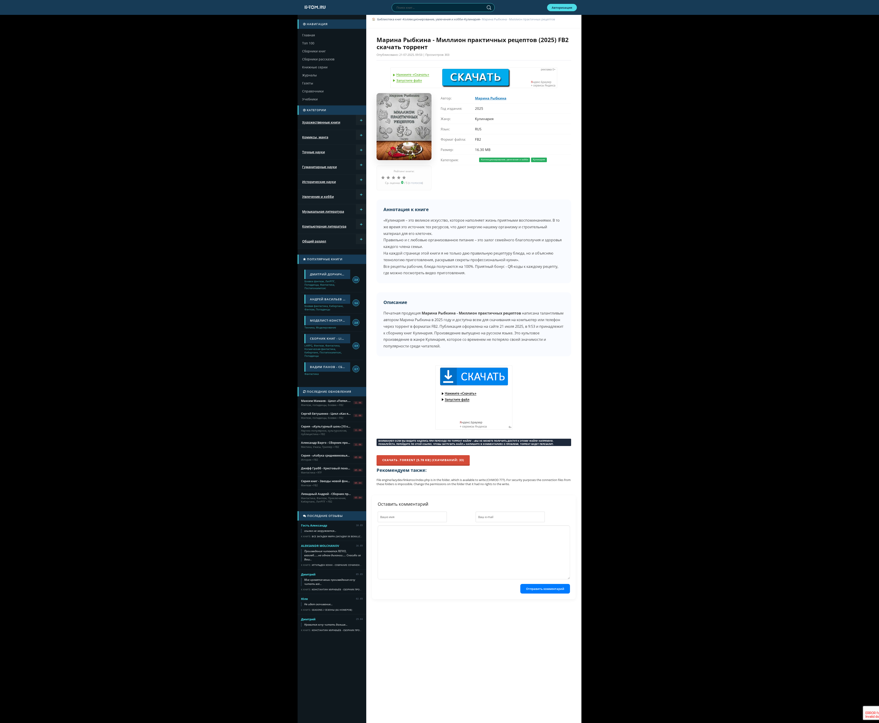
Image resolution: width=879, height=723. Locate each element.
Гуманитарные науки (319, 167)
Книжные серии (315, 67)
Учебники (310, 99)
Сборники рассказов (318, 59)
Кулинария (472, 19)
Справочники (313, 91)
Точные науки (313, 152)
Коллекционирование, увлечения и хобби (433, 19)
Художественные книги (321, 122)
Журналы (309, 75)
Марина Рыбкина (490, 98)
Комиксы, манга (315, 137)
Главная (308, 35)
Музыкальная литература (323, 211)
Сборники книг (314, 51)
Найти (489, 7)
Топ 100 (308, 43)
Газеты (307, 83)
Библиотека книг (389, 19)
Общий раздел (314, 241)
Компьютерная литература (324, 226)
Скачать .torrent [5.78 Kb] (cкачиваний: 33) (423, 460)
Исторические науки (319, 182)
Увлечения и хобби (318, 196)
